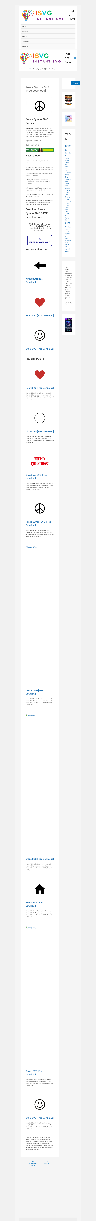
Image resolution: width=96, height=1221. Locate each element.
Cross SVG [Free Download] (40, 859)
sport (67, 233)
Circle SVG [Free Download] (40, 431)
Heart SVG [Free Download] (40, 315)
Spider (67, 231)
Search (75, 83)
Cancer (67, 160)
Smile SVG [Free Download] (40, 349)
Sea (66, 220)
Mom (67, 216)
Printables (25, 31)
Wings (67, 251)
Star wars (68, 240)
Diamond (68, 173)
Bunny (67, 158)
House (67, 207)
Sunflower (67, 242)
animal (68, 148)
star (66, 238)
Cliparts (24, 36)
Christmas (68, 167)
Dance (67, 171)
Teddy (67, 244)
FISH (67, 186)
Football (67, 191)
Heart (70, 201)
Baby (66, 153)
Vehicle (67, 249)
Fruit (66, 194)
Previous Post (33, 1163)
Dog (67, 177)
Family (67, 183)
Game (67, 197)
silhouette (68, 224)
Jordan (66, 209)
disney (67, 174)
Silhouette (25, 41)
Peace (67, 218)
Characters (25, 46)
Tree (67, 247)
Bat (70, 153)
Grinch (67, 199)
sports (67, 236)
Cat (66, 164)
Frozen (67, 192)
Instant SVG (72, 15)
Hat (66, 201)
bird (67, 155)
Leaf (66, 211)
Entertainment (68, 180)
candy (67, 162)
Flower (68, 188)
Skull (66, 229)
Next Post (47, 1162)
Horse (67, 205)
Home (24, 26)
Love (67, 213)
